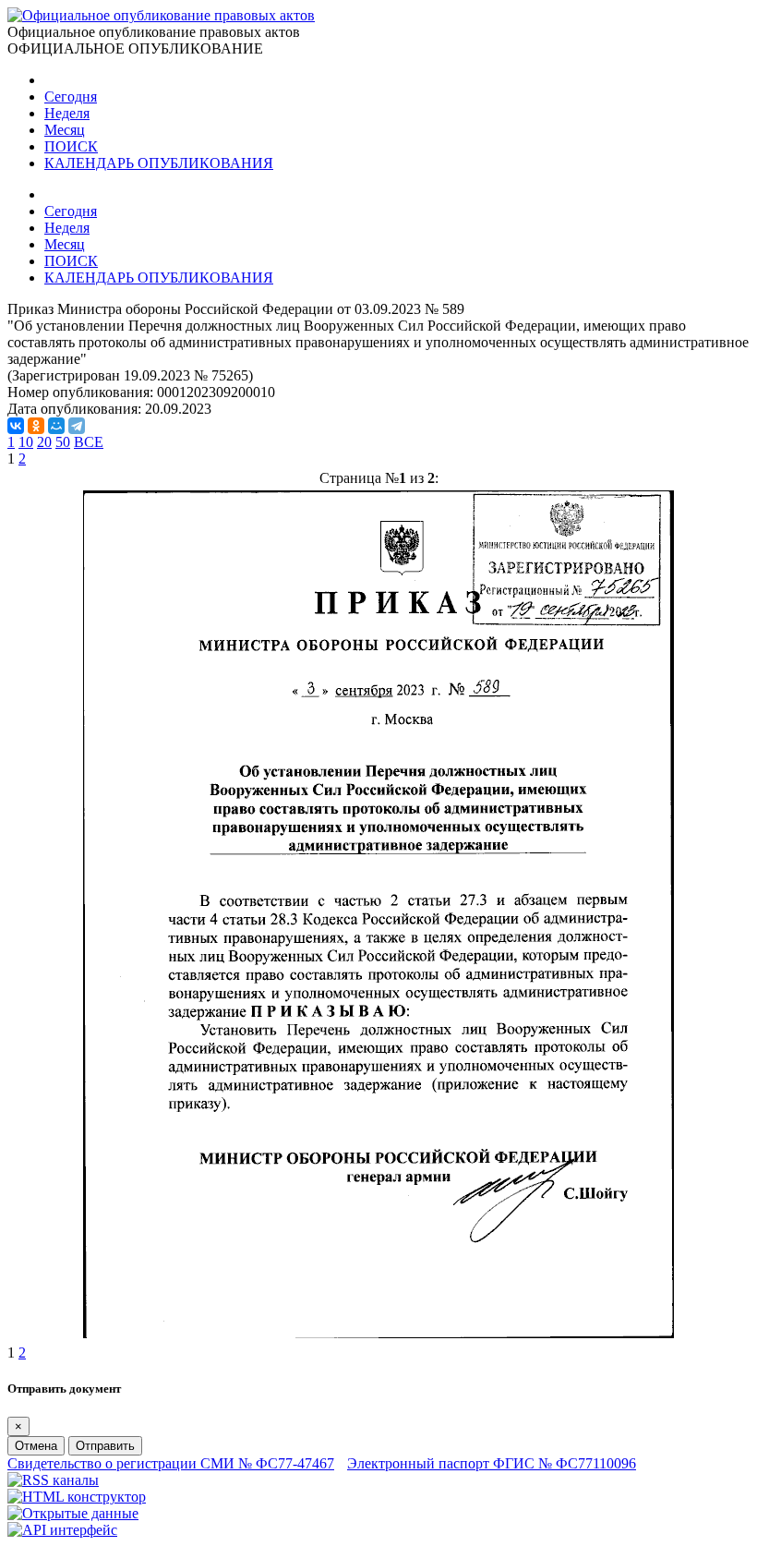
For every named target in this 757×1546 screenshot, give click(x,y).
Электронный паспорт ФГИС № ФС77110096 (491, 1463)
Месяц (64, 130)
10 (25, 442)
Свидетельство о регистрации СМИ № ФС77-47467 (170, 1463)
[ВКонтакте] (15, 425)
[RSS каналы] (53, 1480)
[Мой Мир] (56, 425)
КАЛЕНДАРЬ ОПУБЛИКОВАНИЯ (158, 163)
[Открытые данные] (72, 1513)
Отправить (105, 1446)
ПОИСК (71, 146)
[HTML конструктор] (76, 1496)
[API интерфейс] (62, 1530)
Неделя (67, 113)
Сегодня (70, 96)
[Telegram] (76, 425)
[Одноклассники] (36, 425)
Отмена (36, 1446)
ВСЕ (88, 442)
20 (44, 442)
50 (62, 442)
